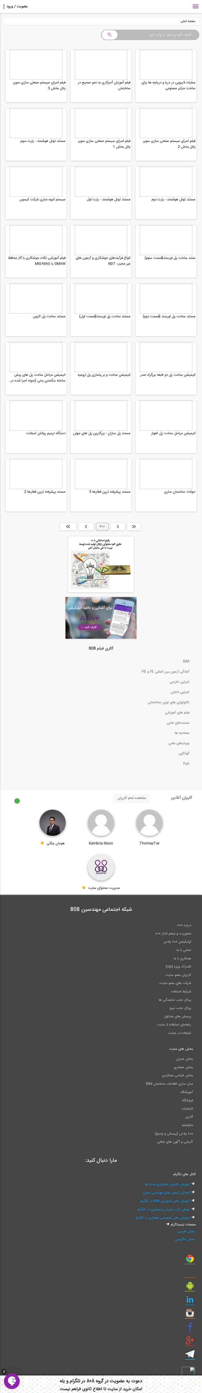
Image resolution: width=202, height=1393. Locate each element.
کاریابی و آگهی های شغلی (175, 1142)
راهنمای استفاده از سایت (174, 1025)
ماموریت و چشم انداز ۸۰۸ (173, 934)
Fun (186, 764)
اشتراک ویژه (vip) (178, 967)
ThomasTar (149, 843)
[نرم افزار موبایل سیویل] (190, 1288)
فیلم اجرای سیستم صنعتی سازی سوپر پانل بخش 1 (104, 144)
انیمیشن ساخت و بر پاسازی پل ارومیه (104, 375)
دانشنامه (187, 1125)
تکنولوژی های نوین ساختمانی (168, 702)
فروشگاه (187, 1100)
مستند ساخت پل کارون (49, 316)
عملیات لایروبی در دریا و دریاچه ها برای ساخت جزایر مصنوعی (168, 85)
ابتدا (134, 526)
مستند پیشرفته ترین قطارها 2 (44, 492)
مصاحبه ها (182, 733)
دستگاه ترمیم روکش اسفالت (45, 433)
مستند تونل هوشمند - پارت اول (108, 199)
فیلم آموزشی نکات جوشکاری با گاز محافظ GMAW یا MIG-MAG (36, 261)
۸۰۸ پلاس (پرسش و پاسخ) (174, 1134)
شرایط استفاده (181, 991)
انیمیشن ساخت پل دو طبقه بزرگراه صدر (167, 375)
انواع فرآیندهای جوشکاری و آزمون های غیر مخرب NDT (103, 261)
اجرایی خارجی (179, 682)
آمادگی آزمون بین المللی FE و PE (165, 672)
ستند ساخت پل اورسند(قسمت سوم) (170, 258)
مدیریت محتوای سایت (104, 888)
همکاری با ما (182, 958)
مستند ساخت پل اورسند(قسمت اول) (104, 316)
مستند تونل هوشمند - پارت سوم (43, 141)
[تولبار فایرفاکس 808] (190, 1274)
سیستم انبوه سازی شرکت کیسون (42, 199)
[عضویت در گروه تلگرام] (190, 1356)
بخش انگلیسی (185, 1239)
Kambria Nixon (101, 843)
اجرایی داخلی (180, 692)
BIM (186, 661)
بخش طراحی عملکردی (177, 1075)
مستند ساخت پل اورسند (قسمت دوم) (169, 316)
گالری (189, 1117)
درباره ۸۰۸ (184, 925)
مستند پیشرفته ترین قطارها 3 (109, 492)
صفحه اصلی (187, 21)
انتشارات (187, 1109)
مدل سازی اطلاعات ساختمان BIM (169, 1084)
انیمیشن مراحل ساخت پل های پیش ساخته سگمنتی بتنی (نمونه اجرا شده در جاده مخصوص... (38, 378)
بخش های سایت (181, 1049)
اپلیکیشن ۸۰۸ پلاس (177, 942)
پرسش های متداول (177, 1016)
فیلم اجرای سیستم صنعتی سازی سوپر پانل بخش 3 (39, 85)
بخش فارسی (186, 1231)
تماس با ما (183, 950)
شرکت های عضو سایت (175, 983)
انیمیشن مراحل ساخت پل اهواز (173, 433)
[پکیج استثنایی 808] (101, 591)
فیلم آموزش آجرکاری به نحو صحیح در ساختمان (104, 85)
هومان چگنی (56, 843)
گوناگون (183, 753)
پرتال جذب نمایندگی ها (175, 1000)
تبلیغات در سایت (179, 1033)
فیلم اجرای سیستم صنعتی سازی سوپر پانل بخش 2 (169, 144)
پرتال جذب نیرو (180, 1008)
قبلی (118, 526)
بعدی (86, 526)
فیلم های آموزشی (177, 713)
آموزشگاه (186, 1092)
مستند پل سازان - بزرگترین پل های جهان (101, 433)
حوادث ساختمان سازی (179, 492)
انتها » (68, 526)
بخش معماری (183, 1067)
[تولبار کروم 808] (190, 1260)
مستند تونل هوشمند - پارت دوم (173, 199)
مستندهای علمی (178, 723)
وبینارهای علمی (178, 743)
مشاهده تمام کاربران (132, 798)
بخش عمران (184, 1059)
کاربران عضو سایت (178, 975)
